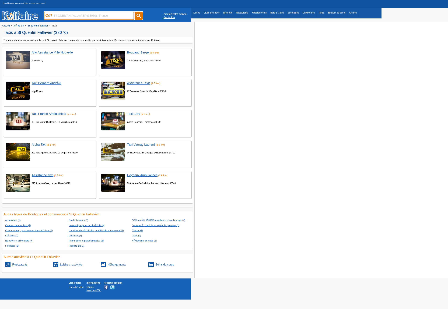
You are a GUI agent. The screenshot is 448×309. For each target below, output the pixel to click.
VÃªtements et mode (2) (144, 240)
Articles (353, 12)
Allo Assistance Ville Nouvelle (52, 52)
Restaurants (242, 12)
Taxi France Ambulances (49, 114)
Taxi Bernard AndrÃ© (46, 83)
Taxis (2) (136, 235)
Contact (90, 287)
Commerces (309, 12)
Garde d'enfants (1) (78, 220)
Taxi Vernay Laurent (141, 144)
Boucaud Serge (138, 52)
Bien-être (227, 12)
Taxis (321, 12)
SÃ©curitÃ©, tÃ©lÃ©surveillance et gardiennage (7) (158, 220)
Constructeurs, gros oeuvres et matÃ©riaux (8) (29, 230)
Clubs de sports (212, 12)
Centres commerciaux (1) (18, 225)
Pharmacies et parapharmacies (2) (86, 240)
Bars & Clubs (277, 12)
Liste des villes (76, 287)
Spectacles (293, 12)
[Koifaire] (20, 19)
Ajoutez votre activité (175, 13)
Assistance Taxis (138, 83)
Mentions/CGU (93, 290)
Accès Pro (169, 17)
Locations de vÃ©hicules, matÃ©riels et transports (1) (96, 230)
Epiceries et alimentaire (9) (18, 240)
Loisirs (196, 12)
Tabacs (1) (137, 230)
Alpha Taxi (39, 144)
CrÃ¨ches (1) (11, 235)
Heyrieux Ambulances (142, 175)
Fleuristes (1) (12, 245)
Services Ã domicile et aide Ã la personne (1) (155, 225)
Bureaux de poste (336, 12)
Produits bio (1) (76, 245)
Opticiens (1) (75, 235)
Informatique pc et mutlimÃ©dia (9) (86, 225)
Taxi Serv (133, 114)
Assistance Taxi (42, 175)
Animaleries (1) (12, 220)
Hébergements (259, 12)
